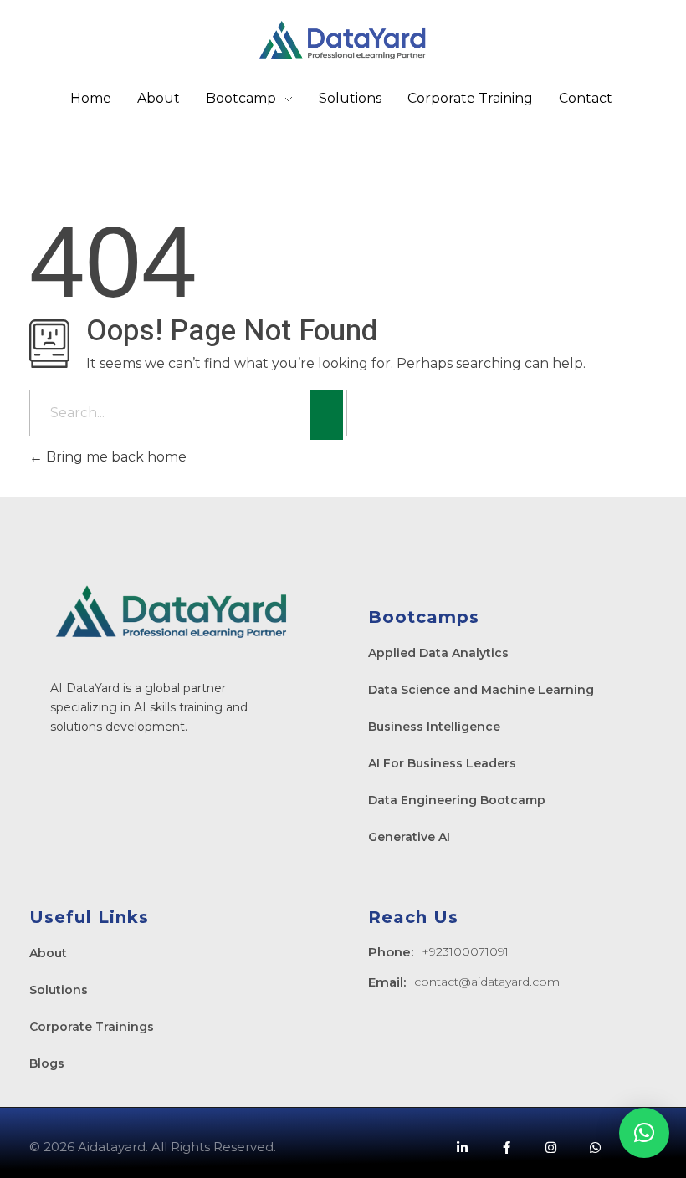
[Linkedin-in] (462, 1147)
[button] (644, 1133)
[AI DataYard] (343, 40)
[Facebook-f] (506, 1147)
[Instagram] (550, 1147)
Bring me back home (115, 457)
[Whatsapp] (595, 1147)
